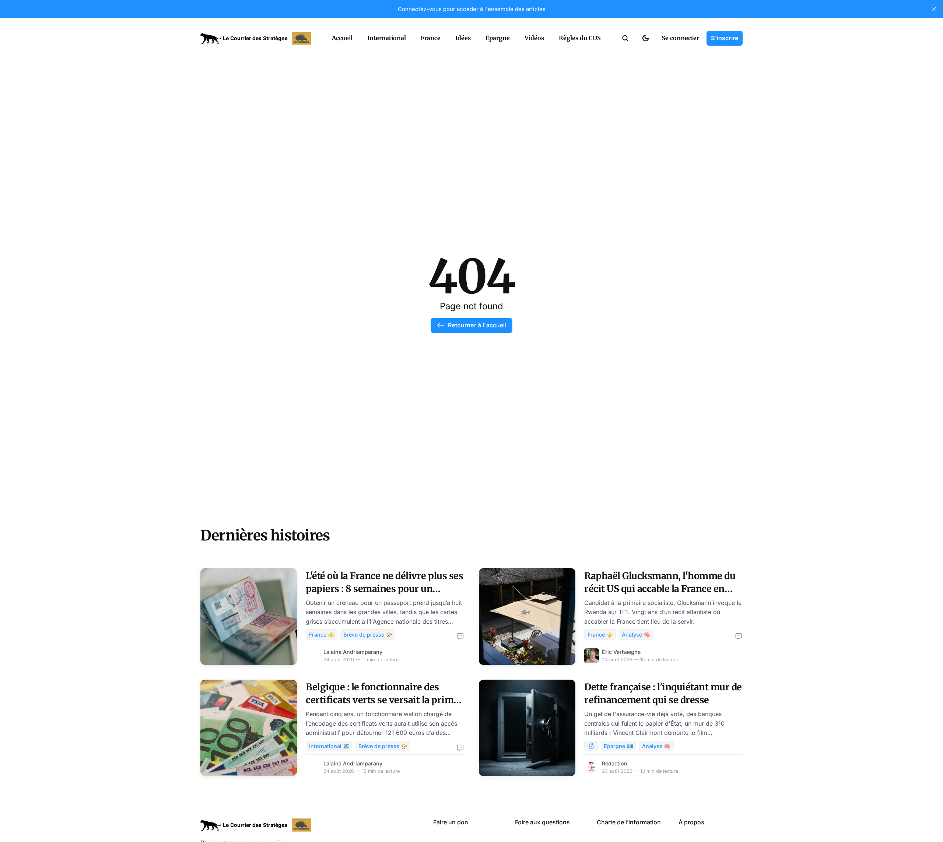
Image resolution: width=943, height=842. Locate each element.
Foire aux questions (542, 822)
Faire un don (450, 822)
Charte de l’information (629, 822)
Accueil (342, 38)
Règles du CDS (580, 38)
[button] (625, 38)
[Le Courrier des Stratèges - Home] (258, 38)
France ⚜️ (321, 634)
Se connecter (680, 38)
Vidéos (534, 38)
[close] (934, 9)
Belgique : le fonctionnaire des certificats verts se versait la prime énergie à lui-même (382, 700)
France (431, 38)
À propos (691, 822)
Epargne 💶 (618, 746)
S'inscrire (724, 38)
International (386, 38)
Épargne (497, 38)
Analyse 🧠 (636, 634)
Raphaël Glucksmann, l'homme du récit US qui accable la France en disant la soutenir (659, 588)
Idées (463, 38)
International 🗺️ (329, 746)
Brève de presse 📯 (367, 634)
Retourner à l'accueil (477, 325)
